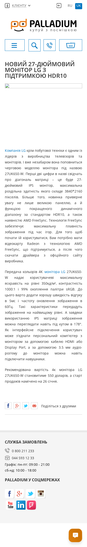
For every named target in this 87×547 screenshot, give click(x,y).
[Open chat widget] (75, 535)
